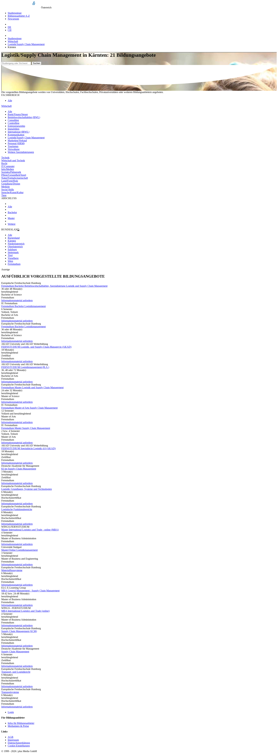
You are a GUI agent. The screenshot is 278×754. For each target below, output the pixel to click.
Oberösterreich (15, 246)
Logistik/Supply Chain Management (26, 44)
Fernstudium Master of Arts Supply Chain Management (29, 407)
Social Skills (7, 189)
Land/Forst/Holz (9, 180)
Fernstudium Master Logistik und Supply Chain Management (32, 387)
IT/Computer (7, 166)
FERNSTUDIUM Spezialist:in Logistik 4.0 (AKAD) (28, 448)
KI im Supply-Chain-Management (18, 468)
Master (11, 218)
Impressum (13, 740)
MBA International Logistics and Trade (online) (25, 611)
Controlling (13, 123)
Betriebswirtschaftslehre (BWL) (24, 117)
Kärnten (12, 240)
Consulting (13, 120)
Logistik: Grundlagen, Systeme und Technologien (26, 489)
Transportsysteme (10, 692)
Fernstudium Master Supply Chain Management (25, 428)
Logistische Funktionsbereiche (16, 509)
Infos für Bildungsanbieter (21, 723)
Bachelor (12, 212)
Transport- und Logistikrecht (15, 671)
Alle (10, 100)
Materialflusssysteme (11, 570)
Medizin (5, 186)
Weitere (11, 224)
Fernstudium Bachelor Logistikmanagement (23, 306)
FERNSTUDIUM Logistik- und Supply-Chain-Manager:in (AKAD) (36, 346)
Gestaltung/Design (10, 183)
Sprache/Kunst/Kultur (12, 192)
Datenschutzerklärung (19, 742)
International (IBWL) (18, 131)
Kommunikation (16, 134)
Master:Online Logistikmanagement (19, 550)
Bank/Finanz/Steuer (18, 114)
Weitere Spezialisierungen (21, 152)
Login (11, 712)
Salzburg (12, 249)
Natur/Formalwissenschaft (14, 178)
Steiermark (13, 252)
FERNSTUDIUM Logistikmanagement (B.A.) (25, 367)
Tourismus (13, 146)
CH (9, 30)
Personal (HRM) (16, 143)
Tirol (10, 255)
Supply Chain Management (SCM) (19, 631)
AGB (10, 737)
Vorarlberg (13, 258)
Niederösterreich (16, 243)
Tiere (3, 195)
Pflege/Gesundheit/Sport (13, 175)
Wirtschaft (13, 41)
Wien (10, 261)
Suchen (36, 63)
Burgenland (14, 238)
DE (9, 27)
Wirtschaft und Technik (13, 160)
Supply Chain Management (15, 651)
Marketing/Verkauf (17, 140)
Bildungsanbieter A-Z (19, 16)
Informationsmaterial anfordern (17, 300)
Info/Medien (7, 169)
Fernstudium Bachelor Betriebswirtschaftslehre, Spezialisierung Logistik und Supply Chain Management (54, 286)
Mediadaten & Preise (18, 726)
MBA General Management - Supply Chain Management (30, 590)
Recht (4, 163)
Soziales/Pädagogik (11, 172)
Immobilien (13, 129)
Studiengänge (15, 13)
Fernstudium (14, 264)
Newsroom (13, 18)
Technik (5, 157)
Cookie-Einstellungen (19, 745)
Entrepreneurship (16, 126)
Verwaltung (13, 149)
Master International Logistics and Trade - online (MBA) (30, 529)
